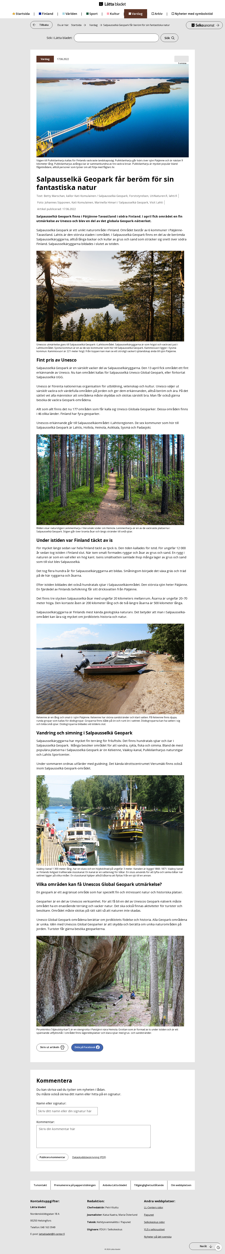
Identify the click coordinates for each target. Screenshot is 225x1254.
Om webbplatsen (181, 1185)
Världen (71, 14)
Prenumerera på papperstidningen (75, 1185)
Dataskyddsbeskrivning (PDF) (89, 1157)
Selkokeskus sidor (154, 1222)
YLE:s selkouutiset (154, 1229)
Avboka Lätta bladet (115, 1185)
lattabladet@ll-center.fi (52, 1234)
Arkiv (159, 14)
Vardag (137, 14)
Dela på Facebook (85, 1047)
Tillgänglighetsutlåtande (149, 1185)
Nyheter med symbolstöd (194, 14)
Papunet (149, 1214)
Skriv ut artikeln (49, 1047)
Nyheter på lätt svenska (157, 1236)
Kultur (115, 14)
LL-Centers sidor (153, 1207)
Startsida (23, 14)
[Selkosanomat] (204, 25)
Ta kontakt (40, 1185)
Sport (93, 14)
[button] (181, 59)
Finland (47, 14)
